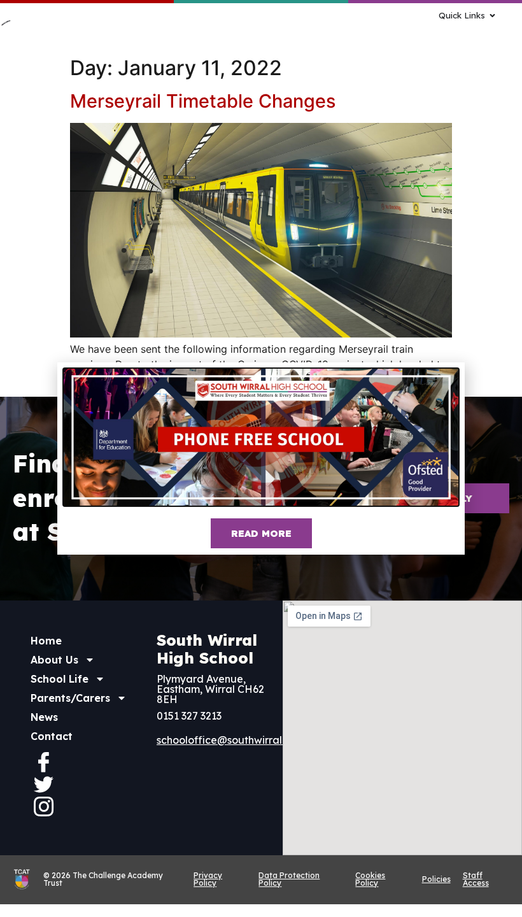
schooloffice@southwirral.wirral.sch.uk (250, 740)
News (44, 717)
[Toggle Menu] (347, 33)
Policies (436, 879)
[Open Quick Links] (492, 16)
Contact (52, 736)
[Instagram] (43, 806)
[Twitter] (43, 783)
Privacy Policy (208, 879)
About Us (54, 659)
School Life (59, 678)
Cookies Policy (370, 879)
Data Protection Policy (289, 879)
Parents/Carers (70, 698)
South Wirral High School (207, 649)
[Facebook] (43, 761)
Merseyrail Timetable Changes (202, 101)
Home (46, 640)
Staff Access (476, 879)
